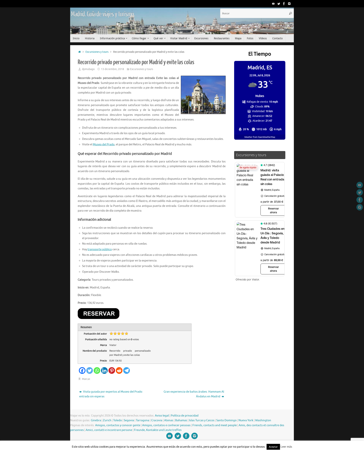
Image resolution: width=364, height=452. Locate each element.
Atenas (168, 420)
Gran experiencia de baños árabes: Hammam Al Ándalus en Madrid (194, 394)
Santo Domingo (226, 420)
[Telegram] (126, 370)
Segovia (129, 420)
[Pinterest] (111, 370)
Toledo (117, 420)
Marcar (86, 379)
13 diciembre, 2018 (112, 69)
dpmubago (88, 69)
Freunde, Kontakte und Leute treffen (158, 430)
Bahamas (181, 420)
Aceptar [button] (273, 446)
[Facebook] (284, 3)
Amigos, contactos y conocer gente (117, 425)
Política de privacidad (184, 415)
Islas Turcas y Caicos (201, 420)
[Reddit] (119, 370)
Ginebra (96, 420)
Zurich (107, 420)
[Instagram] (289, 3)
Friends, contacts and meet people (214, 425)
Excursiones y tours (97, 52)
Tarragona (142, 420)
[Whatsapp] (97, 370)
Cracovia (156, 420)
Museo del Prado (104, 144)
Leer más (286, 447)
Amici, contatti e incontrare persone (109, 430)
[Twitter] (278, 3)
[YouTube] (273, 3)
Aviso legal (162, 415)
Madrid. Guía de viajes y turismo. (103, 14)
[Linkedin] (104, 370)
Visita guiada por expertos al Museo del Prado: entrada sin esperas (111, 394)
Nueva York (245, 420)
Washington (263, 420)
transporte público (100, 249)
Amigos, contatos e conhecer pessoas (166, 425)
